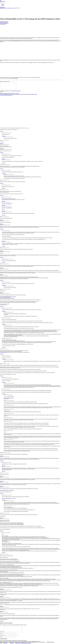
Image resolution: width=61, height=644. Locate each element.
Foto (4, 95)
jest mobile (30, 62)
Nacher (45, 62)
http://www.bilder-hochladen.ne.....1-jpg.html (8, 498)
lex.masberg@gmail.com (3, 352)
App (2, 4)
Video (11, 95)
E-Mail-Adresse (2, 635)
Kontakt (3, 3)
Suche (3, 5)
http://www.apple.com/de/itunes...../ (7, 203)
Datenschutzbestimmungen (16, 90)
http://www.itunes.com (5, 198)
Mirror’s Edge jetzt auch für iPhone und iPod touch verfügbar (9, 93)
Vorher (43, 62)
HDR (5, 95)
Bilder (2, 95)
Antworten (1, 131)
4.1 (0, 95)
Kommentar (2, 631)
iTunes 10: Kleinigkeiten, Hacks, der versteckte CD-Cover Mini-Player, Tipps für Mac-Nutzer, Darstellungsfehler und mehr (18, 94)
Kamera (9, 95)
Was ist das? (38, 77)
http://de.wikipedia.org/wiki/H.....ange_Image (9, 296)
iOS (7, 95)
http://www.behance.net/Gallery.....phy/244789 (7, 298)
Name (1, 633)
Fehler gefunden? (15, 78)
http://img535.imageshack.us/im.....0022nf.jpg (7, 490)
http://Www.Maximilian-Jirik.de (8, 397)
